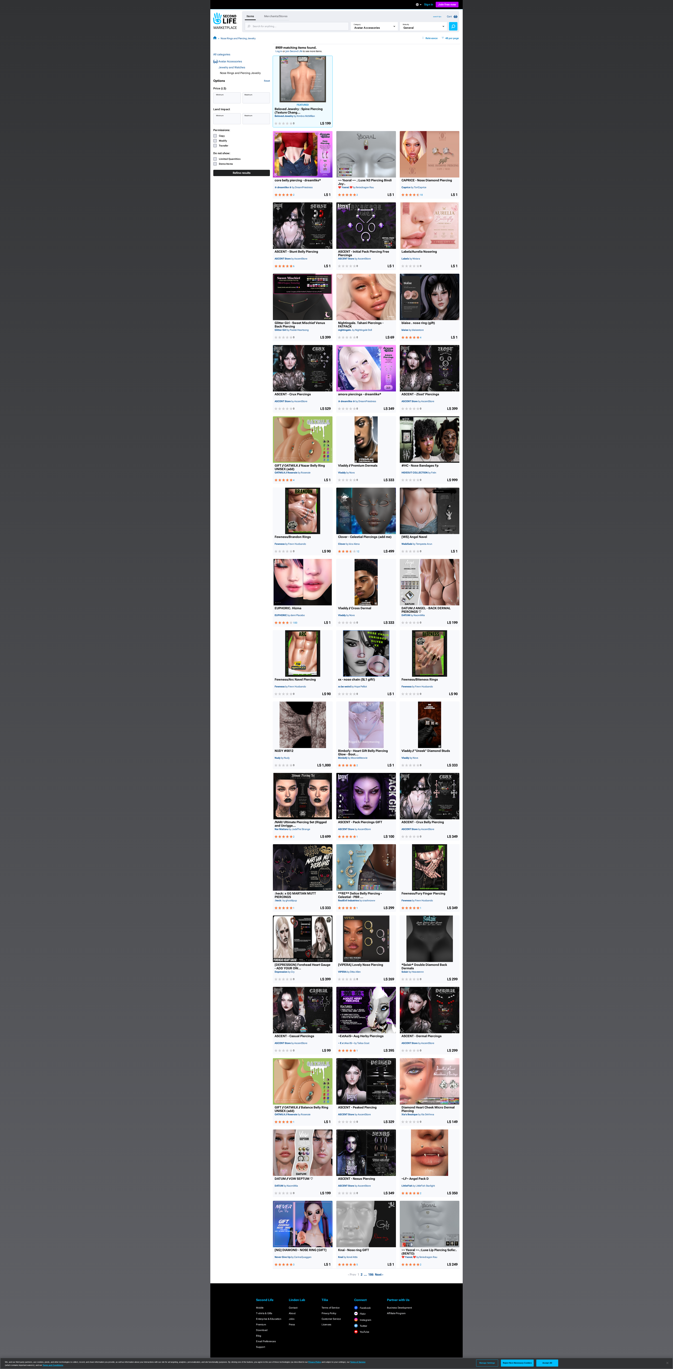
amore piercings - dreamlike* (359, 394)
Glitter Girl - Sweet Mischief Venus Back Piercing (300, 324)
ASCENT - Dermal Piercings (422, 1036)
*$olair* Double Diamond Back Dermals (424, 966)
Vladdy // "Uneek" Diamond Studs (426, 751)
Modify (223, 140)
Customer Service (331, 1318)
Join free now (447, 4)
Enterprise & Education (268, 1318)
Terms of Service (330, 1307)
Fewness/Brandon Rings (293, 537)
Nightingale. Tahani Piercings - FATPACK (360, 324)
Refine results (242, 173)
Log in (279, 51)
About (292, 1313)
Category (357, 24)
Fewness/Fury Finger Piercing (423, 893)
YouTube (364, 1331)
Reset (267, 80)
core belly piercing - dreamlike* (298, 180)
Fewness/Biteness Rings (420, 679)
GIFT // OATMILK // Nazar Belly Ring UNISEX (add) (300, 467)
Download (261, 1330)
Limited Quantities (229, 159)
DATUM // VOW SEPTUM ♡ (294, 1178)
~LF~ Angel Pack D (415, 1178)
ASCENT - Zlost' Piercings (420, 394)
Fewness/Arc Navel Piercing (295, 679)
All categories (221, 54)
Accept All (547, 1363)
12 (357, 551)
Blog (258, 1335)
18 (421, 194)
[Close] (667, 1363)
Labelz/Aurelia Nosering (419, 251)
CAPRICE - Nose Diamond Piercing (427, 180)
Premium (261, 1324)
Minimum (220, 95)
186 (370, 1274)
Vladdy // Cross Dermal (354, 608)
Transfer (223, 145)
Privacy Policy (329, 1313)
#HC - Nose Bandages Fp (420, 465)
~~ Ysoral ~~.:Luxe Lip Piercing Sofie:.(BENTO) (429, 1251)
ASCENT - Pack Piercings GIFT (360, 822)
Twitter (363, 1325)
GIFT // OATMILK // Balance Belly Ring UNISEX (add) (301, 1109)
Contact (293, 1307)
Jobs (291, 1318)
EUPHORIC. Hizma (288, 608)
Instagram (365, 1320)
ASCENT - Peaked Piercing (357, 1107)
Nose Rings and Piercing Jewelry (238, 38)
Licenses (326, 1324)
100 (295, 622)
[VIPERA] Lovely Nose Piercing (360, 965)
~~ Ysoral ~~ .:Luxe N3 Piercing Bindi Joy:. (365, 182)
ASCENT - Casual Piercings (294, 1036)
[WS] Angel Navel (414, 537)
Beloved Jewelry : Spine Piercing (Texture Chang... (299, 110)
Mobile (259, 1307)
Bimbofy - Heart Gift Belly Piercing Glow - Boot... (363, 752)
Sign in (428, 4)
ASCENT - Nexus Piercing (356, 1178)
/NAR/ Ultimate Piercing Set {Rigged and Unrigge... (301, 823)
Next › (379, 1274)
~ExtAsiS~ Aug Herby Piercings (361, 1036)
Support (260, 1347)
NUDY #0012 (284, 751)
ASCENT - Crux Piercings (293, 394)
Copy (222, 135)
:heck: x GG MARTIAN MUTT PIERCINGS (295, 895)
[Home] (215, 38)
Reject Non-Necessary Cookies (517, 1363)
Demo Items (226, 163)
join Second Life (293, 51)
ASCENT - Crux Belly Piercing (423, 822)
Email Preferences (266, 1341)
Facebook (365, 1307)
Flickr (362, 1313)
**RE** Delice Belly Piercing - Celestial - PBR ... (360, 895)
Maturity (406, 24)
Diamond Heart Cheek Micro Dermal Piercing (428, 1109)
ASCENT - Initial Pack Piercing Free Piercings (363, 253)
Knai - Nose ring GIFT (353, 1250)
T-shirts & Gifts (264, 1313)
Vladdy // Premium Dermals (358, 465)
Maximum (248, 95)
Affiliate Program (396, 1313)
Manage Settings (487, 1363)
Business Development (399, 1307)
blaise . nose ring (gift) (418, 323)
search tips (437, 17)
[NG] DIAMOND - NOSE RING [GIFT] (301, 1250)
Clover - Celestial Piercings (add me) (365, 537)
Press (292, 1324)
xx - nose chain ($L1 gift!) (356, 679)
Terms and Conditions (53, 1365)
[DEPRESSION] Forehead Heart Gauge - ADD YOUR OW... (302, 966)
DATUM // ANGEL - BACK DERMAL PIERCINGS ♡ (426, 609)
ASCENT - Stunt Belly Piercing (296, 251)
